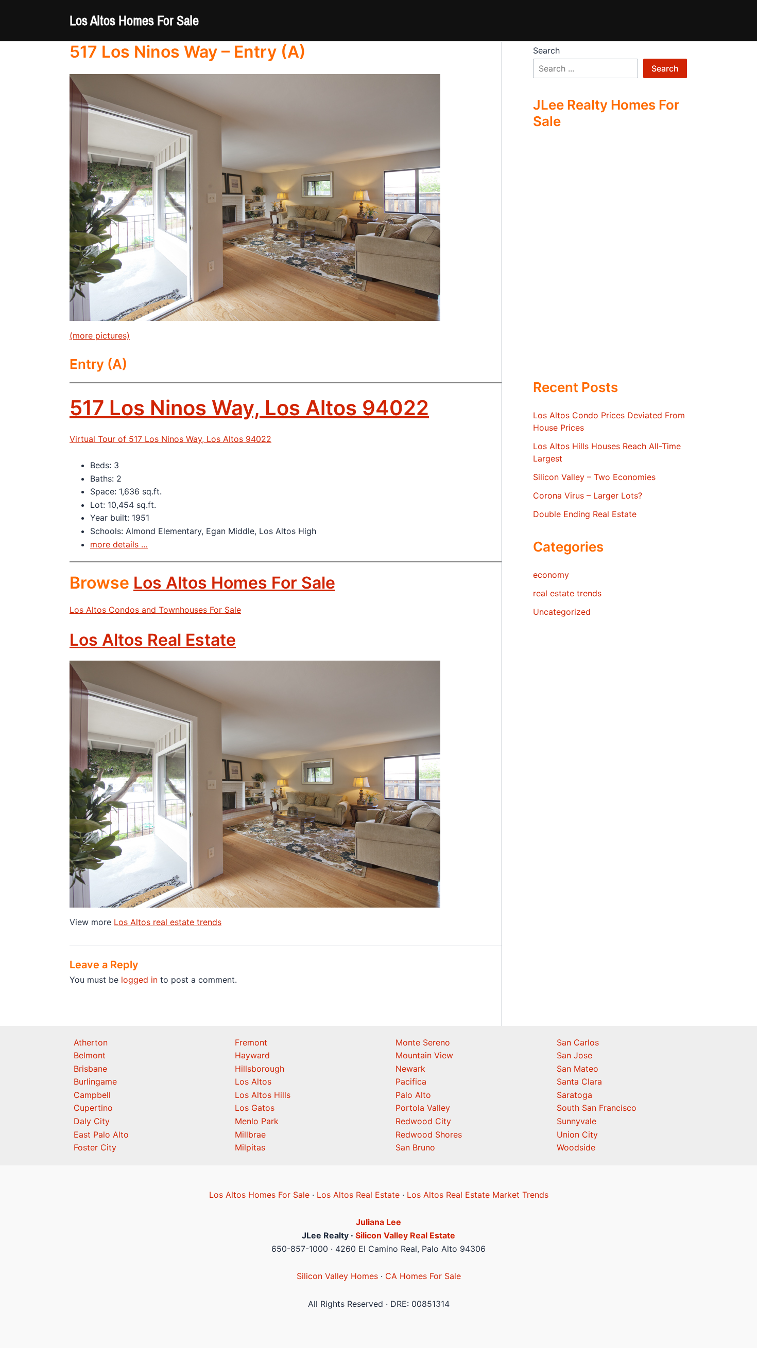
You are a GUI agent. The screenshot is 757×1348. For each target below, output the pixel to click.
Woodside (576, 1147)
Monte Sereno (422, 1042)
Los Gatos (254, 1108)
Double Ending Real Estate (584, 514)
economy (551, 575)
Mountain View (424, 1055)
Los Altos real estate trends (167, 922)
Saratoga (574, 1095)
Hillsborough (259, 1068)
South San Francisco (596, 1108)
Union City (577, 1134)
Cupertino (93, 1108)
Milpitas (250, 1147)
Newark (410, 1068)
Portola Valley (422, 1108)
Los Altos (253, 1081)
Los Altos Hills (262, 1095)
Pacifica (410, 1081)
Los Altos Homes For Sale (134, 20)
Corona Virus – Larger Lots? (587, 495)
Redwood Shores (428, 1134)
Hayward (252, 1055)
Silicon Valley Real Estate (405, 1235)
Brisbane (90, 1068)
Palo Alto (413, 1095)
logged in (139, 979)
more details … (119, 544)
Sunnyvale (576, 1121)
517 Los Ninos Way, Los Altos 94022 (249, 407)
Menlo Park (257, 1121)
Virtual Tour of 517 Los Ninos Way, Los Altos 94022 (170, 439)
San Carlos (578, 1042)
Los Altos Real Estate (153, 640)
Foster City (95, 1147)
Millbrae (250, 1134)
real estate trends (567, 593)
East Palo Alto (101, 1134)
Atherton (91, 1042)
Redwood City (423, 1121)
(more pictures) (100, 335)
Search (546, 50)
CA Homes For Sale (423, 1276)
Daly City (92, 1121)
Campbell (92, 1095)
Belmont (90, 1055)
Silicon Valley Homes (337, 1276)
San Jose (574, 1055)
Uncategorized (562, 612)
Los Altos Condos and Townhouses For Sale (155, 610)
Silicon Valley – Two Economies (594, 477)
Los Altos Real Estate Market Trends (477, 1195)
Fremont (251, 1042)
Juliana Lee (378, 1222)
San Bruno (415, 1147)
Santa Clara (579, 1081)
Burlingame (95, 1081)
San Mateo (577, 1068)
